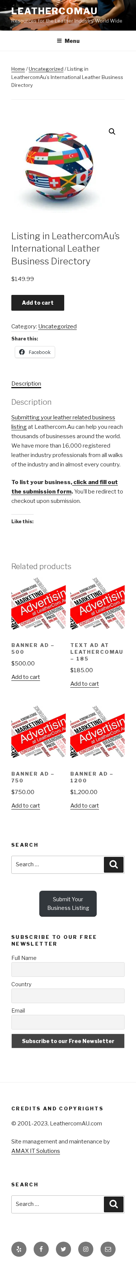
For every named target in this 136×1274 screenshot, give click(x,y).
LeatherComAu (54, 11)
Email (18, 1010)
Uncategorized (46, 69)
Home (18, 69)
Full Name (24, 958)
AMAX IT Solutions (35, 1151)
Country (21, 984)
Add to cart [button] (25, 677)
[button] (112, 131)
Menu (72, 41)
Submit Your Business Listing (68, 903)
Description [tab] (26, 383)
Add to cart (38, 302)
